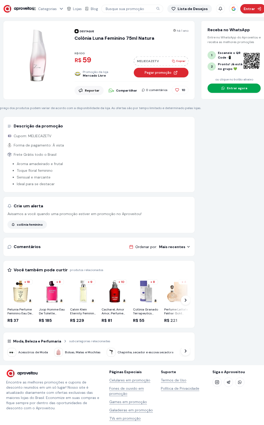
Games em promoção (128, 401)
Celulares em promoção (129, 380)
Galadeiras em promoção (131, 410)
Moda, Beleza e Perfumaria (37, 341)
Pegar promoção (158, 72)
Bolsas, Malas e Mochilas (83, 352)
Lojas (77, 8)
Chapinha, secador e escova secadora (146, 352)
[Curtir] (177, 90)
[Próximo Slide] (185, 300)
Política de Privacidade (180, 388)
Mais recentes (172, 246)
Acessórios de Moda (33, 352)
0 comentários (157, 90)
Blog (94, 8)
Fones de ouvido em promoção (126, 391)
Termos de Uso (173, 380)
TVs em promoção (125, 418)
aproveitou (20, 9)
